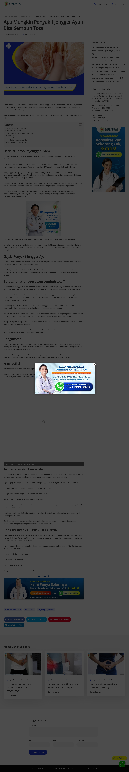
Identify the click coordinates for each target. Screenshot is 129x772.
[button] (64, 386)
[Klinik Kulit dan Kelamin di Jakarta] (65, 378)
